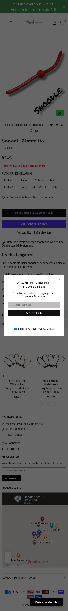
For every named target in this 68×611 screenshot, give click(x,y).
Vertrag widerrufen (47, 602)
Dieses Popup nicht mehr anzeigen (36, 329)
